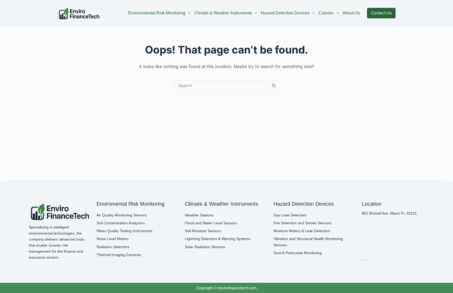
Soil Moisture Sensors (203, 231)
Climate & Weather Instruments (223, 13)
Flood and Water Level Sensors (211, 223)
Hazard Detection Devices (285, 13)
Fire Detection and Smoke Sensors (302, 223)
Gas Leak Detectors (289, 215)
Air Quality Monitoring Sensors (121, 215)
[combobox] (221, 85)
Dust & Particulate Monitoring (297, 253)
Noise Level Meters (112, 239)
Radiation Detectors (112, 247)
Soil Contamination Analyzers (120, 223)
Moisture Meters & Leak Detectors (301, 231)
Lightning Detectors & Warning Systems (217, 239)
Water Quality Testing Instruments (124, 231)
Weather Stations (199, 215)
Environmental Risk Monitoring (156, 13)
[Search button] (274, 85)
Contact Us (381, 13)
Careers (326, 13)
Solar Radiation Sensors (205, 247)
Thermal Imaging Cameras (118, 255)
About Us (351, 13)
